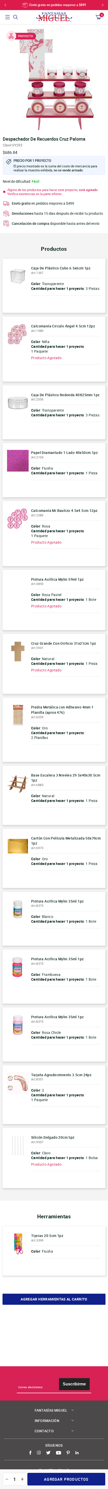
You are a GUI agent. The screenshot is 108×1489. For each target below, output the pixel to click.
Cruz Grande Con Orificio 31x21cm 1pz (63, 643)
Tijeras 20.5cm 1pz (47, 1235)
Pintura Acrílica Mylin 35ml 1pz (57, 901)
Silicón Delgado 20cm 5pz (53, 1137)
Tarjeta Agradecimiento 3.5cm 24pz (61, 1074)
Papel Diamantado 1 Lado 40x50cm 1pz (64, 452)
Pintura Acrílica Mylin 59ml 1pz (57, 579)
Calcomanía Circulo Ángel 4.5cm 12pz (63, 326)
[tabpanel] (54, 78)
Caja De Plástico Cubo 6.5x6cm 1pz (60, 268)
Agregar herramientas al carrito (54, 1299)
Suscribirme (74, 1384)
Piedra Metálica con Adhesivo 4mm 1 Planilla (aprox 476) (62, 710)
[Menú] (7, 17)
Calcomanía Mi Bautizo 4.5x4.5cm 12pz (64, 510)
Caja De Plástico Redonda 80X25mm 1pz (65, 394)
